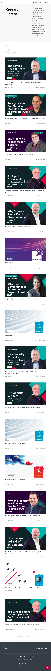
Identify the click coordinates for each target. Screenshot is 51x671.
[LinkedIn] (20, 663)
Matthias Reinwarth (40, 593)
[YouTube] (25, 663)
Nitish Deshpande (40, 448)
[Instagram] (22, 663)
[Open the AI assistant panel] (47, 667)
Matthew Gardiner (40, 195)
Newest (7, 52)
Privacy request (35, 656)
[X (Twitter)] (31, 663)
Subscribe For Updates (41, 648)
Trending (13, 52)
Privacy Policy (27, 656)
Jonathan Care (41, 159)
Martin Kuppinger (40, 231)
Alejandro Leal (41, 268)
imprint (13, 656)
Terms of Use (20, 656)
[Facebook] (28, 663)
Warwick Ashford (41, 340)
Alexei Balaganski (40, 87)
